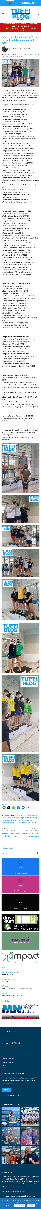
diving (35, 818)
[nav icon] (3, 14)
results (12, 823)
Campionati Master (25, 818)
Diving (34, 54)
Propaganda (10, 56)
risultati (18, 823)
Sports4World (6, 993)
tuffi (28, 823)
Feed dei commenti (8, 1062)
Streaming (25, 26)
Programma (32, 24)
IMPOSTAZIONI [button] (20, 1206)
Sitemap (4, 1065)
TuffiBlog (33, 823)
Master (4, 56)
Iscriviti (6, 1090)
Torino (24, 823)
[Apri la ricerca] (38, 14)
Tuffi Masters (6, 986)
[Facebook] (23, 3)
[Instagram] (33, 3)
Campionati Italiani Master (10, 818)
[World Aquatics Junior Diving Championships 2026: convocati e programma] (30, 1117)
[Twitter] (26, 3)
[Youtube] (30, 3)
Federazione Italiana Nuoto (10, 972)
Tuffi (26, 56)
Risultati (21, 56)
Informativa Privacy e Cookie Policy (13, 1191)
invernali (9, 820)
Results (16, 56)
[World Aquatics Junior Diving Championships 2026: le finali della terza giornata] (30, 1136)
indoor (4, 820)
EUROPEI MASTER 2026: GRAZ (15, 28)
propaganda (6, 823)
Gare (37, 54)
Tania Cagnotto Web (8, 979)
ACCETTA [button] (30, 1206)
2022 (16, 815)
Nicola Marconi (13, 48)
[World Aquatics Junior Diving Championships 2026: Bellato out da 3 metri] (11, 1117)
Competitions (28, 54)
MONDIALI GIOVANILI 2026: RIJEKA (15, 24)
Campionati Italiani (17, 54)
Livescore (15, 26)
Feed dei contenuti (8, 1059)
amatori (21, 815)
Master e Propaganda (25, 820)
